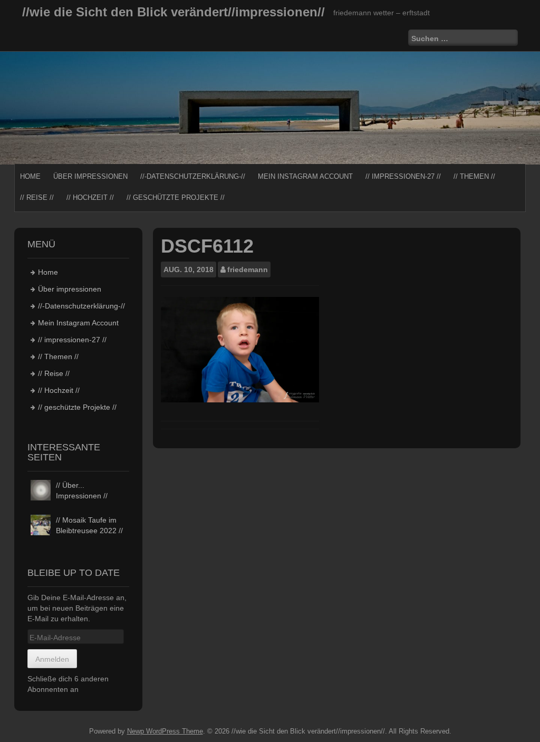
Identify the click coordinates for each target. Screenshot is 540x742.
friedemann (247, 269)
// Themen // (474, 176)
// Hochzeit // (90, 197)
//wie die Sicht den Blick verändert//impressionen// (173, 12)
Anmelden (52, 659)
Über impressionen (90, 176)
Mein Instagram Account (305, 176)
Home (30, 176)
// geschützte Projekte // (176, 197)
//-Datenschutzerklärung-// (192, 176)
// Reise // (37, 197)
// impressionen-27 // (403, 176)
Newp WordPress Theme (165, 731)
